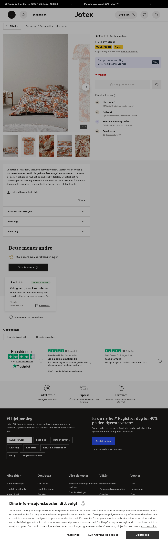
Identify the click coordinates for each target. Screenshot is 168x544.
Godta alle (142, 534)
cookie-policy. (149, 526)
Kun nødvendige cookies (103, 534)
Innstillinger (73, 534)
